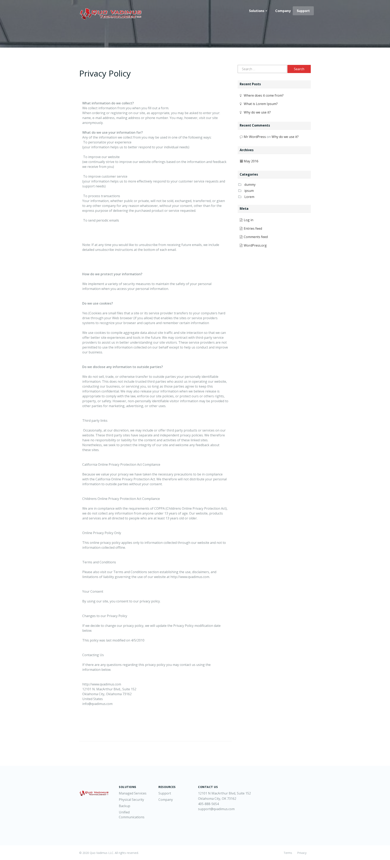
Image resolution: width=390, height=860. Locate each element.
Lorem (249, 197)
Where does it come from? (264, 95)
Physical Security (131, 799)
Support (303, 11)
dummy (250, 184)
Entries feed (253, 228)
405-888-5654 (208, 804)
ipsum (249, 190)
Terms (288, 853)
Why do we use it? (257, 112)
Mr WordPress (255, 136)
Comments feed (256, 237)
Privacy (302, 853)
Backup (124, 806)
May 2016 (251, 161)
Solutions (257, 11)
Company (283, 11)
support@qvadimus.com (216, 809)
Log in (248, 220)
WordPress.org (255, 245)
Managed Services (132, 793)
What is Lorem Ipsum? (261, 104)
